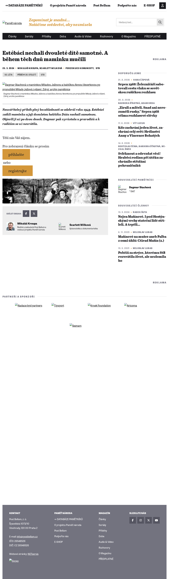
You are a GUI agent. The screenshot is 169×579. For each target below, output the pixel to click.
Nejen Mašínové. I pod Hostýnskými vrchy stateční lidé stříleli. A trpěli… (142, 221)
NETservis (33, 554)
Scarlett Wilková (50, 68)
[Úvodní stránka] (12, 23)
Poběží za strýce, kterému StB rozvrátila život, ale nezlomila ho (142, 257)
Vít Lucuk (139, 123)
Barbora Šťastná (129, 103)
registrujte (17, 170)
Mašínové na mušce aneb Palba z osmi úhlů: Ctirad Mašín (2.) (142, 239)
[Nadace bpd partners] (30, 310)
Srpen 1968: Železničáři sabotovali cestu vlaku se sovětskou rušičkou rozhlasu (141, 88)
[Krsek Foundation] (103, 310)
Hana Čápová (141, 79)
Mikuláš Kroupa (27, 68)
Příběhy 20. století (26, 74)
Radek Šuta (140, 212)
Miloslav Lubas (142, 232)
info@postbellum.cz (27, 536)
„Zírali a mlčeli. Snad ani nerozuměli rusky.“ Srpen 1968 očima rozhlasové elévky (142, 112)
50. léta (8, 74)
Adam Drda (148, 103)
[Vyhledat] (160, 22)
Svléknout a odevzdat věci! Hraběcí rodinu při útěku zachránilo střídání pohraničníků (141, 160)
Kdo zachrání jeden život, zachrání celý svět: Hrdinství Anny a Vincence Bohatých (141, 132)
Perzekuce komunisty (80, 68)
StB (98, 68)
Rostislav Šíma (127, 146)
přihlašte (16, 154)
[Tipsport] (66, 310)
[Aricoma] (139, 310)
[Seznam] (84, 330)
